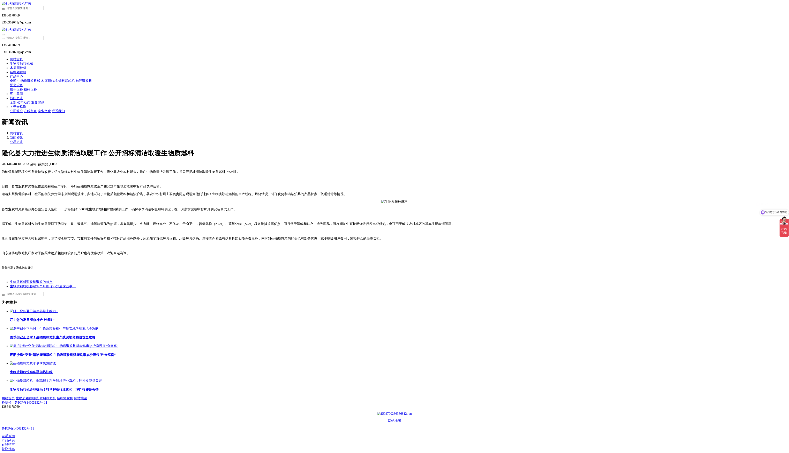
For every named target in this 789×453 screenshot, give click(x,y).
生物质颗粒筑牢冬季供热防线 (31, 372)
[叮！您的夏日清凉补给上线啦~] (34, 311)
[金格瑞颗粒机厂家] (394, 4)
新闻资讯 (16, 137)
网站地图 (394, 421)
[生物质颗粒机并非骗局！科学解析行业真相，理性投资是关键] (56, 380)
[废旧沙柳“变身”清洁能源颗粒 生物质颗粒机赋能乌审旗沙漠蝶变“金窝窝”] (64, 346)
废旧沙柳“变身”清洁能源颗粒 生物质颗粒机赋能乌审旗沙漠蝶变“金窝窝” (63, 354)
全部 (13, 81)
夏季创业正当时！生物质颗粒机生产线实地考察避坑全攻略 (52, 337)
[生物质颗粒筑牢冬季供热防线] (33, 363)
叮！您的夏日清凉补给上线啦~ (32, 319)
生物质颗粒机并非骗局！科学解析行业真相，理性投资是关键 (54, 389)
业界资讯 (16, 142)
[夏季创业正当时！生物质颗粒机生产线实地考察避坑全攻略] (54, 328)
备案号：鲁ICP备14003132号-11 (24, 402)
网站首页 (16, 59)
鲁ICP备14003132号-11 (18, 428)
